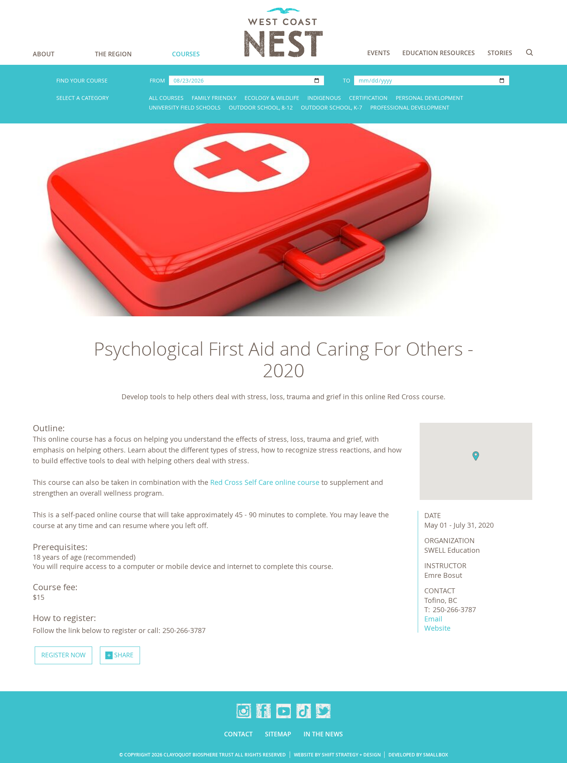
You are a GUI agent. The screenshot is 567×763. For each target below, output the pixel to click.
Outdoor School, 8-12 (261, 107)
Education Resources (438, 53)
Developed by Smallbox (418, 754)
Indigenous (324, 97)
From (157, 80)
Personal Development (429, 97)
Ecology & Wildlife (272, 97)
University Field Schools (185, 107)
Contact (238, 734)
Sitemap (278, 734)
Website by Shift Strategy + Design (337, 754)
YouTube (283, 711)
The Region (113, 54)
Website (437, 628)
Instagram (243, 711)
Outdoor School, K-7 (331, 107)
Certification (368, 97)
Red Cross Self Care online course (263, 482)
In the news (323, 734)
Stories (500, 53)
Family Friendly (214, 97)
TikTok (303, 711)
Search (529, 52)
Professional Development (409, 107)
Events (378, 53)
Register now (63, 655)
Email (433, 618)
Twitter (323, 711)
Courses (186, 54)
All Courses (166, 97)
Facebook (263, 711)
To (346, 80)
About (43, 54)
